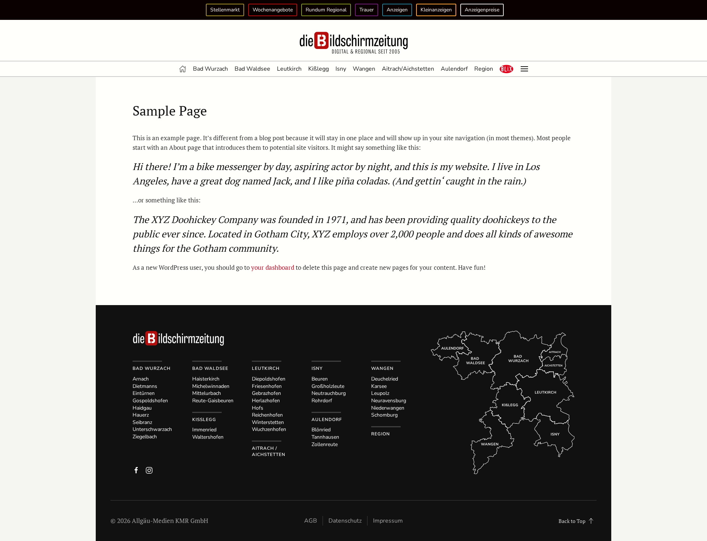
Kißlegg (318, 69)
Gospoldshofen (150, 400)
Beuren (320, 378)
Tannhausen (325, 437)
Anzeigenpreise (482, 9)
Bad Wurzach (210, 69)
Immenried (204, 429)
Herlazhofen (266, 400)
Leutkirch (289, 69)
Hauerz (141, 414)
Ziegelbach (145, 436)
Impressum (388, 521)
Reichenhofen (267, 414)
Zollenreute (325, 444)
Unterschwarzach (152, 429)
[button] (507, 68)
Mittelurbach (206, 393)
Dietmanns (145, 386)
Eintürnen (144, 393)
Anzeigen (397, 9)
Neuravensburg (388, 400)
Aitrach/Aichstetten (408, 69)
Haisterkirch (205, 378)
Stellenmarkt (225, 9)
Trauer (366, 9)
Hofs (257, 407)
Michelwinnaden (210, 386)
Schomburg (384, 414)
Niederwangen (387, 407)
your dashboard (272, 267)
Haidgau (142, 407)
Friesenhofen (267, 386)
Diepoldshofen (268, 378)
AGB (310, 521)
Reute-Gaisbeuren (212, 400)
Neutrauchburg (329, 393)
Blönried (321, 429)
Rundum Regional (326, 9)
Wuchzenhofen (269, 429)
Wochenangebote (273, 9)
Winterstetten (268, 422)
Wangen (364, 69)
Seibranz (142, 422)
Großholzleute (328, 386)
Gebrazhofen (266, 393)
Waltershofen (208, 437)
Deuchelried (384, 378)
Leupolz (380, 393)
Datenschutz (345, 521)
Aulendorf (454, 69)
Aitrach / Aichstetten (268, 451)
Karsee (379, 386)
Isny (340, 69)
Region (483, 69)
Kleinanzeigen (436, 9)
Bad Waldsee (252, 69)
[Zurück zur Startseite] (353, 43)
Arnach (141, 378)
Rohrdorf (322, 400)
